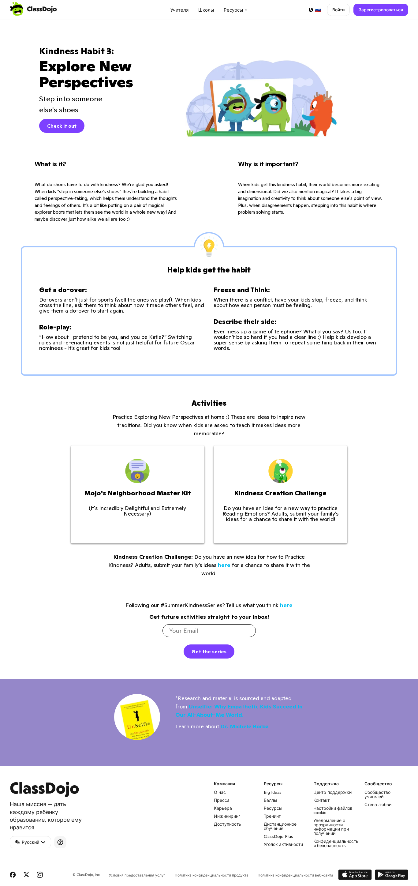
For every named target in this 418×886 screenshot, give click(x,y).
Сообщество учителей (377, 794)
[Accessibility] (60, 842)
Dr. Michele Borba (245, 726)
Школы (206, 10)
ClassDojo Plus (278, 836)
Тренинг (272, 816)
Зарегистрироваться (381, 10)
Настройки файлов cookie (333, 810)
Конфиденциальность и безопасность (335, 843)
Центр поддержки (332, 792)
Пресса (222, 800)
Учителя (179, 10)
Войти (338, 10)
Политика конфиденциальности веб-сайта (295, 875)
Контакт (321, 800)
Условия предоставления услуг (137, 875)
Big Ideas (273, 792)
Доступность (227, 824)
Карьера (223, 808)
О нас (220, 792)
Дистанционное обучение (280, 826)
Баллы (270, 800)
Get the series (209, 651)
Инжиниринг (227, 816)
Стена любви (377, 804)
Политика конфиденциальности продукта (211, 875)
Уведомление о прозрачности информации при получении (331, 827)
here (224, 565)
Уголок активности (283, 844)
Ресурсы (273, 808)
